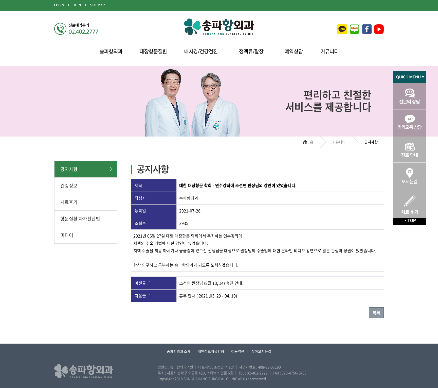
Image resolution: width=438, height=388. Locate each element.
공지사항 (69, 169)
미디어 (66, 235)
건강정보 (69, 185)
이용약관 (237, 351)
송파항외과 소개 (179, 351)
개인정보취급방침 (211, 351)
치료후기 (69, 202)
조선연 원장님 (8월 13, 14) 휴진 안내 (210, 283)
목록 (376, 313)
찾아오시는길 (261, 351)
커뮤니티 (338, 141)
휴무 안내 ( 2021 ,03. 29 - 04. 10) (208, 296)
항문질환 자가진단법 (80, 218)
